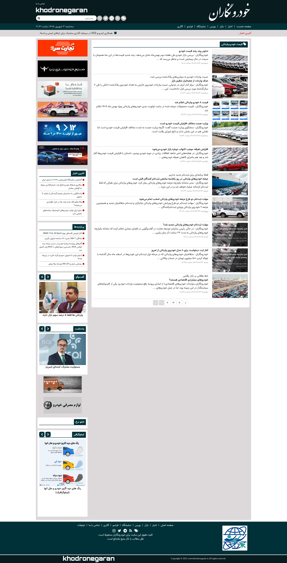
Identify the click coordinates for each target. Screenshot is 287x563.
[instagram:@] (114, 531)
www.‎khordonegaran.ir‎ (198, 558)
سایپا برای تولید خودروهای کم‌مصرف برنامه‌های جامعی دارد (62, 212)
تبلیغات (81, 525)
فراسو (190, 26)
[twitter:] (105, 18)
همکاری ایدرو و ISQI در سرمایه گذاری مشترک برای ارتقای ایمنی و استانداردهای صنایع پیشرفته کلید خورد (73, 33)
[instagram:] (99, 18)
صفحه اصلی (167, 525)
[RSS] (117, 18)
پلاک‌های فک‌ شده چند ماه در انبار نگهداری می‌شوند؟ (64, 203)
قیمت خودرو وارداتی (232, 44)
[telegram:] (111, 18)
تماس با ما (40, 3)
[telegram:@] (125, 531)
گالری (180, 26)
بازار (222, 26)
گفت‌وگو (80, 277)
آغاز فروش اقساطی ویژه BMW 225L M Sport (62, 233)
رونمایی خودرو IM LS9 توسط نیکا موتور (65, 264)
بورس (213, 26)
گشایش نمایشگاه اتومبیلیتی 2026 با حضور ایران (62, 180)
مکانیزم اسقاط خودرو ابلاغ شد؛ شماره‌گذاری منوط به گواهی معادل (61, 186)
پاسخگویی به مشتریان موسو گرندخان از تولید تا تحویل (62, 195)
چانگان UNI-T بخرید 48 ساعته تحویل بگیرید (63, 238)
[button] (42, 277)
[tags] (136, 531)
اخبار (230, 26)
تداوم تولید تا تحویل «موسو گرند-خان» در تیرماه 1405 (62, 257)
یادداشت (79, 329)
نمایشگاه (201, 26)
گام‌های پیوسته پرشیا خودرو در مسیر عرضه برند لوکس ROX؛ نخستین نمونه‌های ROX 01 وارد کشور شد (60, 247)
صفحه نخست (244, 26)
